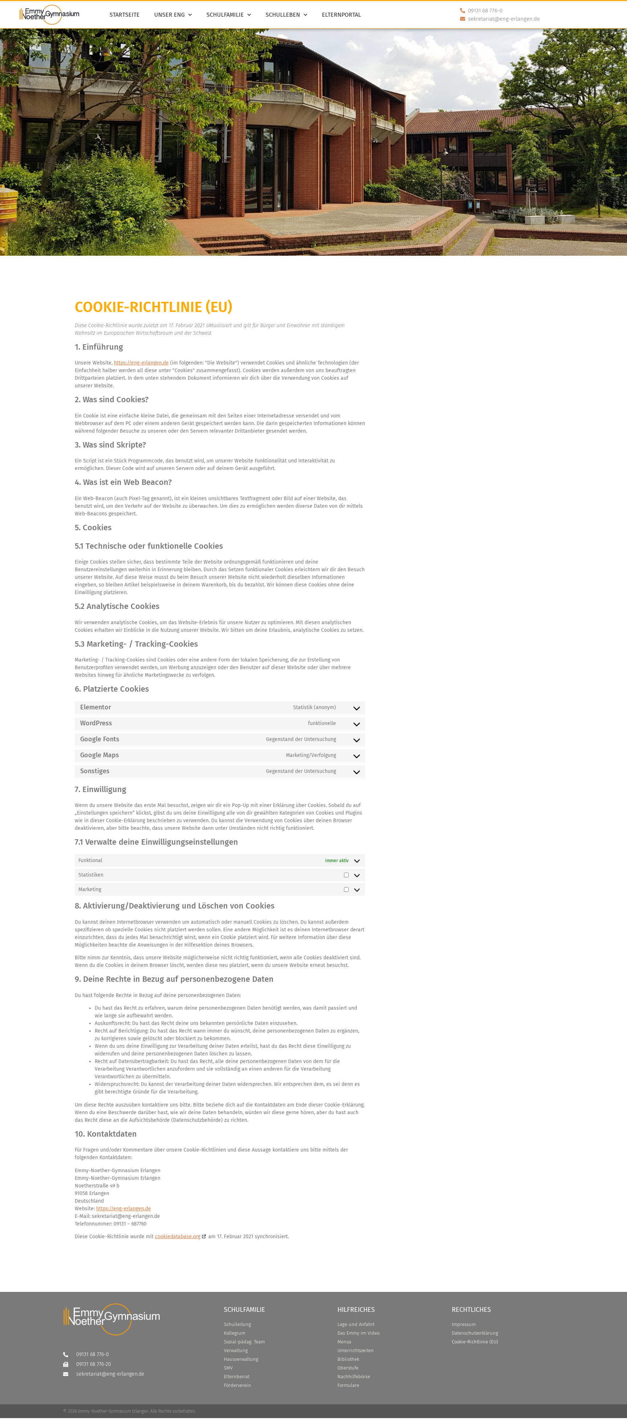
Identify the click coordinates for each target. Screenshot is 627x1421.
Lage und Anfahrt (355, 1324)
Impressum (464, 1324)
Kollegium (234, 1333)
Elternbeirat (236, 1376)
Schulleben (283, 14)
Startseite (125, 14)
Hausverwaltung (241, 1359)
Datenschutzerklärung (475, 1333)
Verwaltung (236, 1350)
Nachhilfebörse (353, 1376)
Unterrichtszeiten (355, 1350)
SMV (228, 1368)
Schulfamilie (225, 14)
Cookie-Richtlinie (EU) (475, 1341)
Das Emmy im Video (358, 1333)
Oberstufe (347, 1368)
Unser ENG (169, 14)
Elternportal (341, 14)
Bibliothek (348, 1359)
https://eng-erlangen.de (141, 363)
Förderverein (237, 1385)
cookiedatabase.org (177, 1236)
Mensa (344, 1341)
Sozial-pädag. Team (244, 1341)
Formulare (348, 1385)
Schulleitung (237, 1324)
